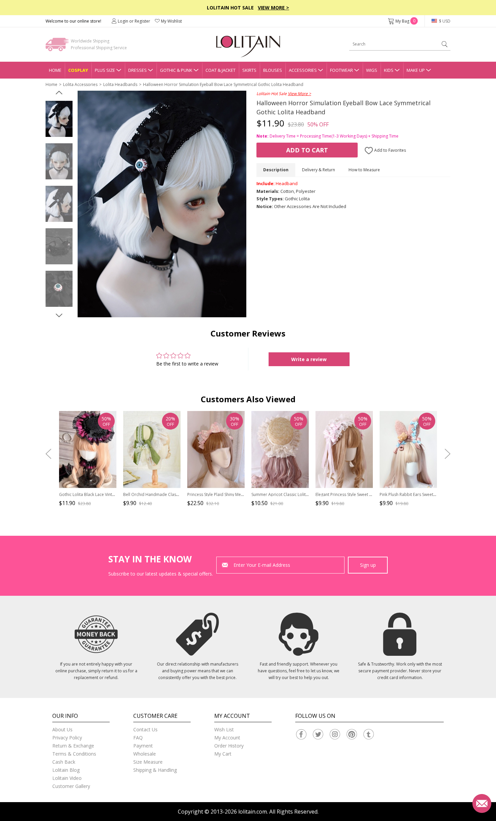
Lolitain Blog (66, 770)
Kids (388, 70)
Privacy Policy (67, 737)
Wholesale (144, 754)
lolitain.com (252, 811)
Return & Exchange (73, 745)
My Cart (222, 754)
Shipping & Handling (155, 770)
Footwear (341, 70)
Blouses (272, 70)
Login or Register (134, 21)
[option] (59, 119)
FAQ (138, 737)
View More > (273, 7)
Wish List (224, 729)
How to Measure (364, 170)
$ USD (444, 21)
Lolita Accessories (80, 84)
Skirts (249, 70)
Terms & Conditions (74, 754)
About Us (62, 729)
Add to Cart (307, 150)
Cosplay (78, 70)
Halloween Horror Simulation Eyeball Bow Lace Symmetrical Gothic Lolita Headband (223, 84)
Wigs (371, 70)
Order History (229, 745)
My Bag (405, 21)
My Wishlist (171, 21)
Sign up (368, 565)
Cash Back (63, 762)
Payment (143, 745)
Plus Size (105, 70)
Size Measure (148, 762)
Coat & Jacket (220, 70)
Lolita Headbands (120, 84)
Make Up (416, 70)
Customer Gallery (71, 786)
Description (275, 170)
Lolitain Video (67, 778)
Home (55, 70)
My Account (227, 737)
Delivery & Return (318, 170)
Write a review (309, 359)
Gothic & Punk (176, 70)
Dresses (137, 70)
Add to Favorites (389, 150)
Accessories (303, 70)
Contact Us (145, 729)
